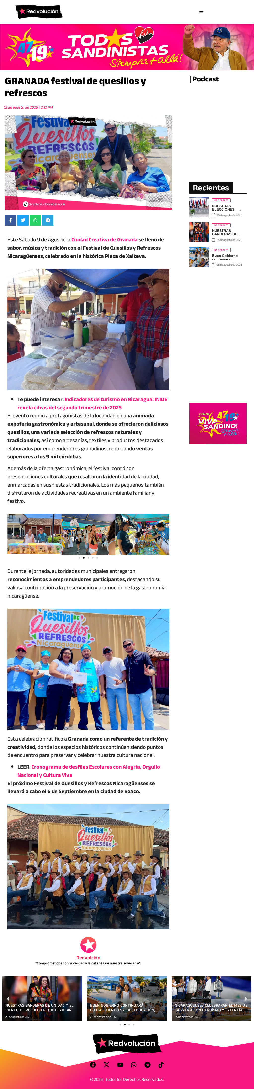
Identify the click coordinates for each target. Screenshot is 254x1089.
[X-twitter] (106, 1065)
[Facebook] (93, 1065)
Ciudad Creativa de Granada (104, 239)
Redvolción (88, 957)
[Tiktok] (161, 1065)
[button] (13, 534)
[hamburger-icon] (201, 12)
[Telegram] (147, 1065)
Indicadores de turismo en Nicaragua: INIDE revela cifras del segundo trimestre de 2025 (92, 403)
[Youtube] (120, 1065)
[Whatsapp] (134, 1065)
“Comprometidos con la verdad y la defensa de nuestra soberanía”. (88, 963)
